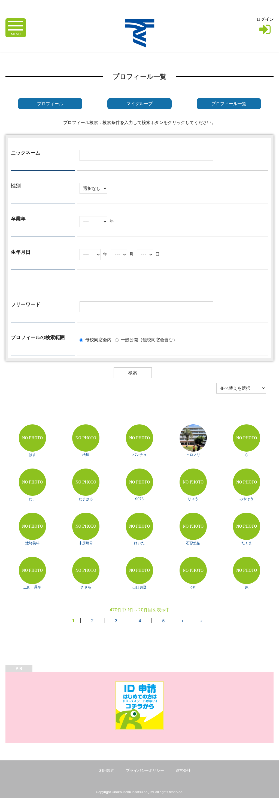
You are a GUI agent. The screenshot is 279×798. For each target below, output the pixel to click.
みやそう (246, 499)
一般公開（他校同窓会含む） (149, 339)
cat (193, 587)
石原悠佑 (193, 543)
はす (32, 454)
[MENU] (15, 25)
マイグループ (139, 103)
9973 (139, 499)
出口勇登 (139, 587)
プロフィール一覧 (228, 103)
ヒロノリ (193, 454)
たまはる (86, 499)
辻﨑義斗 (32, 543)
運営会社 (183, 770)
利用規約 (106, 770)
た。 (32, 499)
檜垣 (85, 454)
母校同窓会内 (98, 339)
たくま (246, 543)
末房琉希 (86, 543)
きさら (86, 587)
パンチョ (139, 454)
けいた (139, 543)
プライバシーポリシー (145, 770)
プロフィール (50, 103)
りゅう (193, 499)
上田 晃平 (32, 587)
